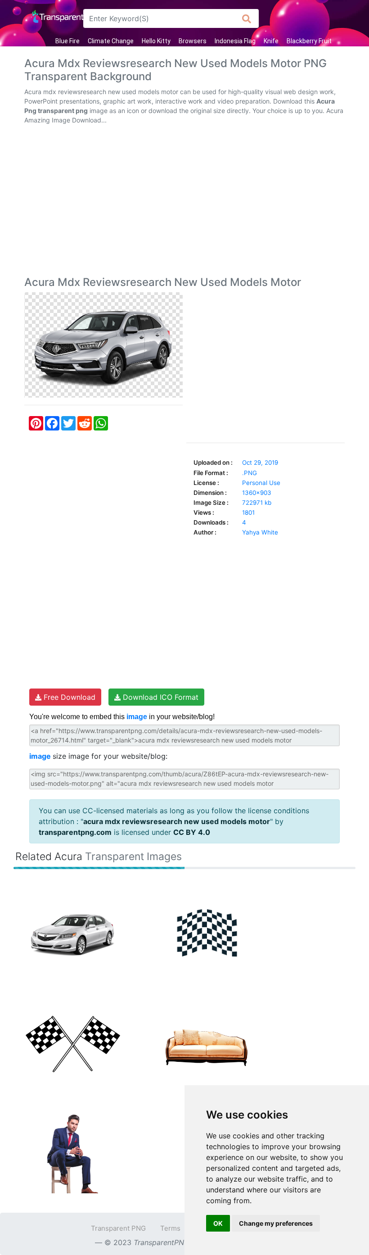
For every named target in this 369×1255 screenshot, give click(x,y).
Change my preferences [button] (276, 1223)
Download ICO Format (159, 697)
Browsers (193, 41)
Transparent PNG (118, 1228)
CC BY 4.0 (191, 832)
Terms (170, 1228)
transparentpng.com (75, 832)
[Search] (247, 18)
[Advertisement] (184, 202)
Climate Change (111, 41)
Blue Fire (67, 41)
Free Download (68, 697)
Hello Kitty (156, 41)
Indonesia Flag (235, 41)
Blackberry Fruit (309, 41)
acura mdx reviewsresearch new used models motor (176, 821)
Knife (271, 41)
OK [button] (218, 1223)
